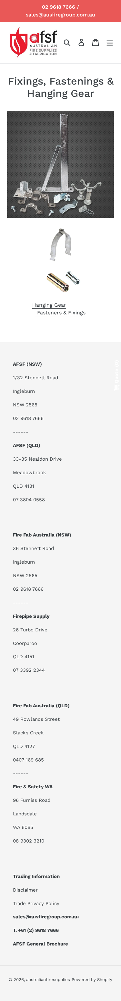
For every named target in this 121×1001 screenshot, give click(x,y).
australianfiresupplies (48, 979)
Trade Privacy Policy (36, 903)
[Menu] (110, 42)
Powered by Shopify (92, 979)
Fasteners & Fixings (60, 313)
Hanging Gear (49, 305)
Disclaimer (25, 890)
